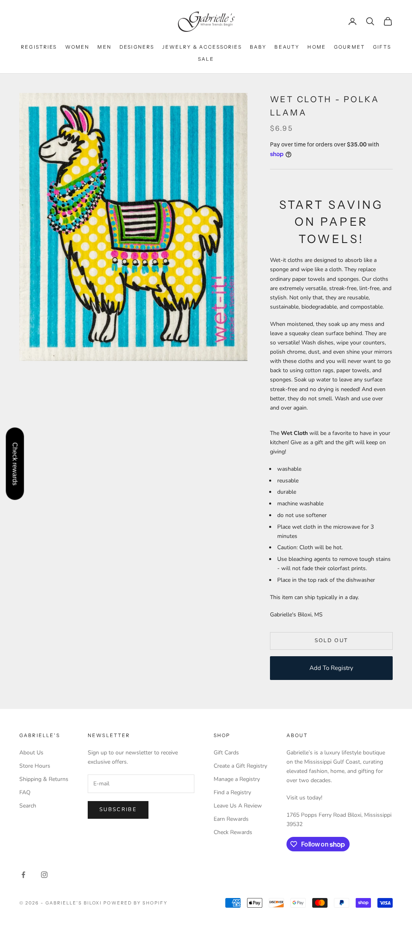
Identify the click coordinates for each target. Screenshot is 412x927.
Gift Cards (226, 752)
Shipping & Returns (43, 779)
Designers (136, 47)
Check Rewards (233, 832)
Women (77, 47)
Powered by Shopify (135, 903)
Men (104, 47)
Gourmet (349, 47)
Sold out (331, 640)
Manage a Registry (237, 779)
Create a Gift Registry (240, 766)
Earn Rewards (231, 819)
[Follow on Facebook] (23, 875)
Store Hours (34, 766)
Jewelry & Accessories (201, 47)
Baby (258, 47)
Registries (39, 47)
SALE (206, 59)
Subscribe (118, 809)
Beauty (286, 47)
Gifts (382, 47)
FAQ (25, 792)
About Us (31, 752)
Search (27, 806)
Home (316, 47)
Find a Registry (232, 792)
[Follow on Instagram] (44, 875)
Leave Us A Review (238, 806)
